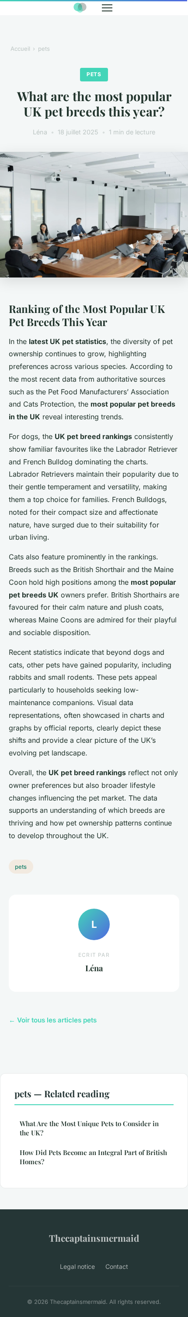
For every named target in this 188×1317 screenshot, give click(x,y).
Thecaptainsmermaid (94, 1238)
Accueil (20, 48)
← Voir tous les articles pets (53, 1020)
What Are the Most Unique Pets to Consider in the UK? (89, 1128)
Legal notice (77, 1266)
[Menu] (107, 8)
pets (44, 48)
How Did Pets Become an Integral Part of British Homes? (93, 1157)
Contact (116, 1266)
